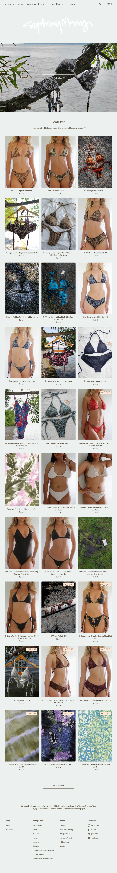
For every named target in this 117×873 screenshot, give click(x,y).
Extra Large (37, 842)
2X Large (36, 846)
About (20, 4)
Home (8, 825)
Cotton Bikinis (38, 854)
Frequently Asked (56, 4)
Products (9, 4)
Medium (36, 834)
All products (58, 785)
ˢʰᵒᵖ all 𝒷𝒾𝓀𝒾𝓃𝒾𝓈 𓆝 (58, 78)
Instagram (95, 825)
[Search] (100, 4)
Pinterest (94, 834)
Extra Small (37, 825)
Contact (73, 4)
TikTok (93, 829)
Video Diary (64, 842)
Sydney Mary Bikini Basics (43, 858)
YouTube (94, 838)
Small (35, 829)
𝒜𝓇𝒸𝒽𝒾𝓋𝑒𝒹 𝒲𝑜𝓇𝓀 (66, 838)
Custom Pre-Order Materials (44, 850)
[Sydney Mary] (58, 25)
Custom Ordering (35, 4)
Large (35, 838)
